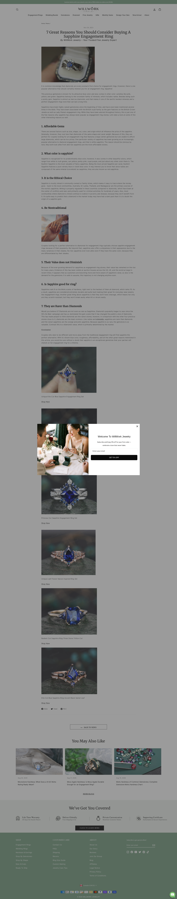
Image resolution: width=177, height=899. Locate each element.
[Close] (137, 426)
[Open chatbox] (172, 895)
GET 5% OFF (114, 457)
